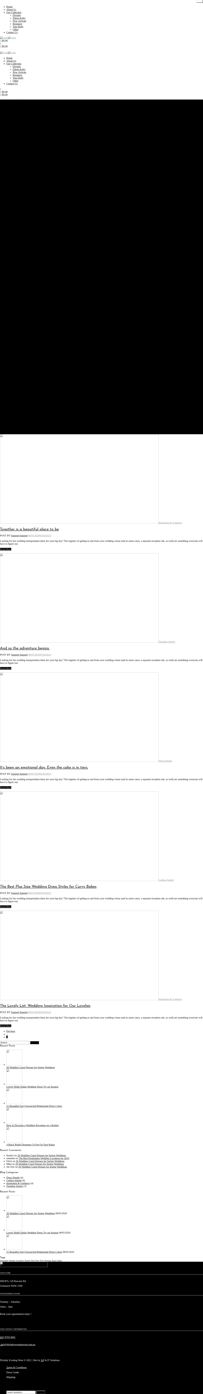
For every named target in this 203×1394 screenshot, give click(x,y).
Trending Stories (167, 641)
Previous (10, 1031)
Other (15, 29)
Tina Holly (18, 26)
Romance (17, 23)
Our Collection (13, 12)
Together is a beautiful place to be (29, 529)
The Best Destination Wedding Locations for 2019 (44, 1158)
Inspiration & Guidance (170, 522)
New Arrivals (19, 21)
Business (12, 1260)
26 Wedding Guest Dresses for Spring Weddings (41, 1155)
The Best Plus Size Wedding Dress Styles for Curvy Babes (48, 887)
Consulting (20, 1260)
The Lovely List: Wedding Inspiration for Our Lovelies (45, 1006)
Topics (54, 1260)
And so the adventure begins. (24, 648)
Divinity (17, 15)
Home (9, 6)
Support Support (19, 535)
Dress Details (165, 761)
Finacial (27, 1260)
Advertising (4, 1260)
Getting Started (166, 880)
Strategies (47, 1260)
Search (41, 1392)
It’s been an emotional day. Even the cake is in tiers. (44, 767)
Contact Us (12, 32)
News (37, 1260)
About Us (11, 9)
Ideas (33, 1260)
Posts (42, 1260)
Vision (59, 1260)
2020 (10, 109)
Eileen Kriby (19, 18)
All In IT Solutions (50, 1360)
